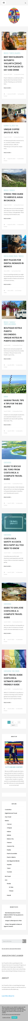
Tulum (8, 868)
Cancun (9, 824)
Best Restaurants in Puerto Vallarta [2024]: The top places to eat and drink (13, 63)
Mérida (9, 835)
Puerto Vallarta (15, 53)
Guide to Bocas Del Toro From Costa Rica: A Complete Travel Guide (13, 473)
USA (17, 125)
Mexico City (10, 839)
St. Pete (12, 125)
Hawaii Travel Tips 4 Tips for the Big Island (14, 403)
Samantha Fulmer (20, 74)
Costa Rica (7, 462)
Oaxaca (12, 190)
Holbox (9, 831)
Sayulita (9, 864)
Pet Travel (7, 876)
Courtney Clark (17, 271)
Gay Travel (15, 671)
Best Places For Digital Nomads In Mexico (14, 263)
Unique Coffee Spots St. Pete (13, 920)
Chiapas (9, 828)
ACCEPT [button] (14, 1017)
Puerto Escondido (10, 324)
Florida (6, 125)
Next (14, 725)
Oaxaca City (10, 846)
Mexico (6, 53)
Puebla (9, 850)
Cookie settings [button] (6, 1017)
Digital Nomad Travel (11, 256)
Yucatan (9, 872)
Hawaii (6, 396)
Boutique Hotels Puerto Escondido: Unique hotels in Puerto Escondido (14, 334)
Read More (7, 88)
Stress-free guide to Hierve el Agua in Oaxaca (13, 197)
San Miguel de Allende (13, 861)
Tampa (11, 891)
